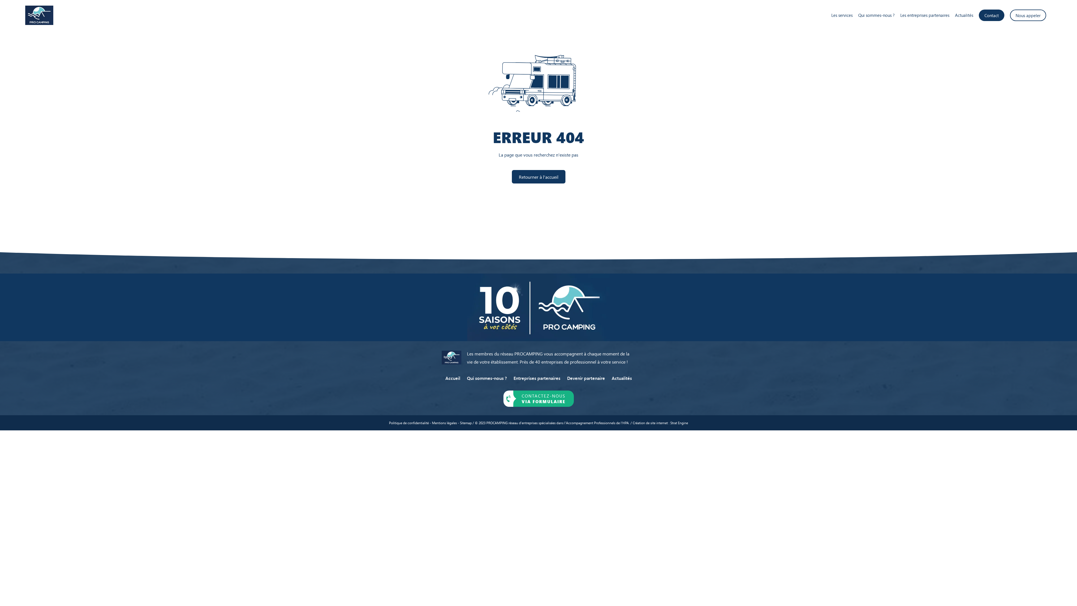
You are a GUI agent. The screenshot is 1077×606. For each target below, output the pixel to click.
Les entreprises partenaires (924, 15)
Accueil (452, 378)
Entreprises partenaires (537, 378)
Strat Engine (679, 423)
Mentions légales (444, 423)
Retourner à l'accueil (538, 177)
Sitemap (466, 423)
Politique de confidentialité (409, 423)
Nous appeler (1028, 15)
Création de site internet (651, 423)
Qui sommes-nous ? (876, 15)
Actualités (964, 15)
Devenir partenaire (586, 378)
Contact (991, 15)
